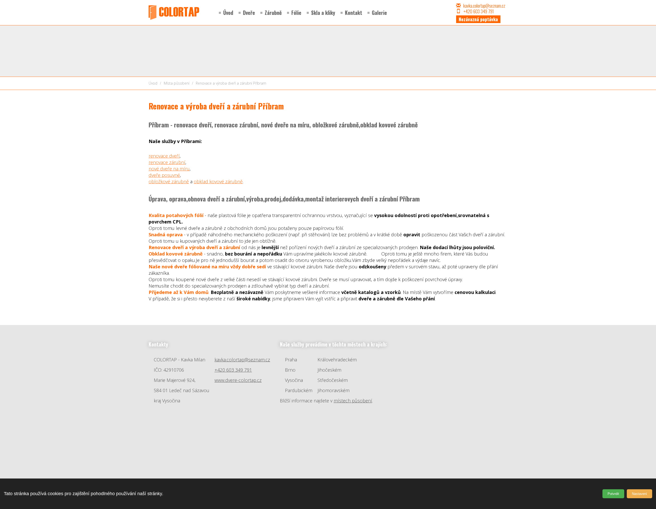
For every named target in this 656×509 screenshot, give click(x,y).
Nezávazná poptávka (478, 19)
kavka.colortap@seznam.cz (484, 5)
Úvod (228, 12)
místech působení (353, 401)
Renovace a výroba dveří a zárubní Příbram (231, 83)
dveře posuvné (164, 175)
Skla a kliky (323, 12)
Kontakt (353, 12)
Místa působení (176, 83)
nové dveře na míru (169, 169)
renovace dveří (164, 156)
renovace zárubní (167, 162)
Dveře (249, 12)
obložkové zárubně (169, 181)
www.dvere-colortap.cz (238, 380)
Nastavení (639, 494)
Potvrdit (613, 494)
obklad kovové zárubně (218, 181)
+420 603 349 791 (233, 370)
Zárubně (273, 12)
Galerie (379, 12)
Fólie (296, 12)
